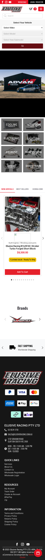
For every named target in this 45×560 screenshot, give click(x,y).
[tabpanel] (22, 238)
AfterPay (8, 497)
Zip (5, 500)
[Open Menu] (41, 9)
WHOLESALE (22, 2)
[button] (43, 238)
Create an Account (12, 494)
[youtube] (10, 2)
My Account (9, 488)
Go (22, 46)
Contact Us (9, 470)
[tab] (7, 189)
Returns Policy (10, 519)
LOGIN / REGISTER (36, 2)
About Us (8, 467)
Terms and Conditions (13, 513)
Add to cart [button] (22, 272)
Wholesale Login (11, 475)
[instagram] (6, 2)
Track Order (9, 491)
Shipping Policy (11, 521)
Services (8, 464)
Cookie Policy (10, 524)
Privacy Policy (10, 516)
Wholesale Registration (14, 472)
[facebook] (2, 2)
